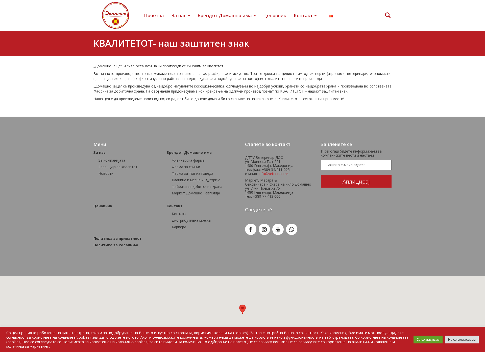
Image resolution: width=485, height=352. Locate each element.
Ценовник (274, 15)
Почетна (154, 15)
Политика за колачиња (115, 245)
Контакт (304, 15)
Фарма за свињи (186, 166)
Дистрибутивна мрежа (191, 220)
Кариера (179, 226)
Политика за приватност (117, 238)
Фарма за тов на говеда (192, 173)
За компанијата (112, 160)
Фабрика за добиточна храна (197, 186)
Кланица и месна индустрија (196, 180)
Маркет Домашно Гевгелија (196, 193)
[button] (242, 309)
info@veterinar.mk (273, 173)
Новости (106, 173)
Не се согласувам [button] (462, 339)
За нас (179, 15)
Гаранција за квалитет (118, 166)
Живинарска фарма (188, 160)
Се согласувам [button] (428, 339)
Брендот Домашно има (225, 15)
